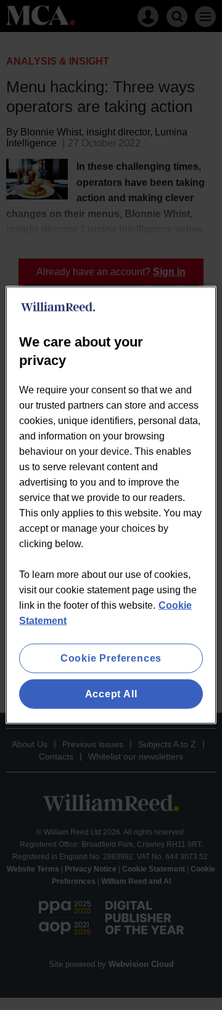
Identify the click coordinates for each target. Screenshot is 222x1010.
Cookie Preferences (111, 657)
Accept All (111, 694)
